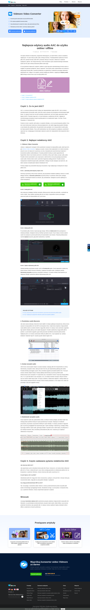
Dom (9, 5)
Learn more (57, 608)
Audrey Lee (36, 51)
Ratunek (73, 1)
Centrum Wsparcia (78, 588)
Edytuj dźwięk (18, 5)
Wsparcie (80, 1)
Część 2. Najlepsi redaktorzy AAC (29, 97)
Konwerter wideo (30, 588)
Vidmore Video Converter (27, 14)
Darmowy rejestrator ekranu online (44, 588)
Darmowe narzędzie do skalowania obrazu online (47, 600)
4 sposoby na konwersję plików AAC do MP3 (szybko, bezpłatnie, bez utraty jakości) (19, 543)
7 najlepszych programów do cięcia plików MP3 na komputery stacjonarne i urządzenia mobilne (45, 543)
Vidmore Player (30, 593)
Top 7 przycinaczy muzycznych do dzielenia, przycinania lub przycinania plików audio (42, 312)
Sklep (61, 1)
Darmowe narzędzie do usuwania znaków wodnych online (49, 593)
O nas (64, 588)
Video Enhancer (30, 597)
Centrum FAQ (77, 590)
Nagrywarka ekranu (30, 590)
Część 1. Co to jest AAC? (27, 95)
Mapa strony (65, 597)
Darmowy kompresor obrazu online (44, 597)
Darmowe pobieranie (16, 31)
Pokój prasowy (66, 595)
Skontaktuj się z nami (67, 590)
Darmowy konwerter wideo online (44, 590)
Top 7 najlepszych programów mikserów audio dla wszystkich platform (39, 314)
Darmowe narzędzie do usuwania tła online (46, 595)
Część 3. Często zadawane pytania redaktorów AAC (33, 99)
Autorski (64, 593)
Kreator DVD (29, 595)
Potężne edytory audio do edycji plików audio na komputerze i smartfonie (70, 542)
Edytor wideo (29, 600)
